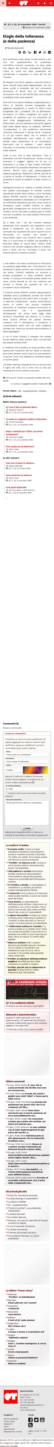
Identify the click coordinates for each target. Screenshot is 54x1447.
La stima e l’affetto (17, 1202)
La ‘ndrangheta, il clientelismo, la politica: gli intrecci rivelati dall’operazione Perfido (27, 887)
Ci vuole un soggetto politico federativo (30, 384)
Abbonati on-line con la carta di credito (25, 1029)
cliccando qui (25, 782)
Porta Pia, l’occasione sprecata (22, 1195)
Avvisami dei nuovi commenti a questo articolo (25, 794)
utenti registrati (12, 742)
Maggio (27, 1343)
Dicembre (13, 1307)
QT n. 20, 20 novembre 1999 (22, 24)
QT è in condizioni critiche (20, 1002)
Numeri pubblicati (11, 1419)
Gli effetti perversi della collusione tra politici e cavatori (27, 961)
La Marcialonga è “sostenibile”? (23, 1198)
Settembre (17, 1324)
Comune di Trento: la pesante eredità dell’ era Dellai (26, 379)
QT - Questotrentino (18, 1205)
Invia (28, 828)
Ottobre (21, 1318)
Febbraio (21, 1295)
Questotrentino (30, 391)
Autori (6, 1426)
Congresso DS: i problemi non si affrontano (27, 111)
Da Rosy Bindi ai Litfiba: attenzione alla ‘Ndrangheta (26, 970)
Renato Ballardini (15, 48)
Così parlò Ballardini (28, 85)
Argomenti (8, 1424)
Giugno (18, 1336)
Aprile (18, 1350)
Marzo (22, 1356)
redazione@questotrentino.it (32, 1405)
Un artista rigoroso (17, 1217)
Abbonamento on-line (13, 1431)
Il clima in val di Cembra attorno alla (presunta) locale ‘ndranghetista (27, 865)
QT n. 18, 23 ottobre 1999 (19, 468)
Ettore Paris (14, 449)
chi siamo (24, 1408)
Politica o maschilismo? (36, 102)
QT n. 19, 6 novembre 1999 (20, 480)
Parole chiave (9, 1421)
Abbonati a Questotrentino (21, 1014)
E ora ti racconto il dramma (21, 1226)
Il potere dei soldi (16, 1214)
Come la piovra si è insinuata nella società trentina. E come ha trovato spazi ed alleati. (27, 896)
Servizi (41, 24)
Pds (19, 391)
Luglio (26, 1330)
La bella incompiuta (18, 1229)
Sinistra (42, 391)
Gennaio (22, 1301)
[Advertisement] (27, 609)
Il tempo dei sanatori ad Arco (22, 1232)
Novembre (14, 1313)
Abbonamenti (9, 1429)
